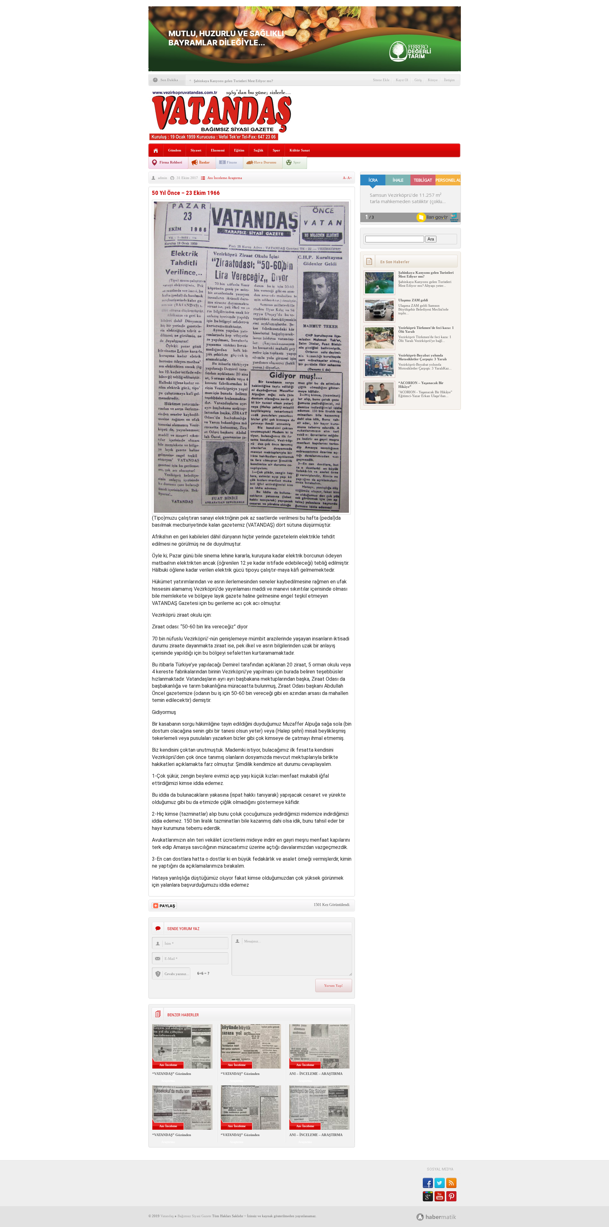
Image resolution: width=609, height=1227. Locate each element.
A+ (349, 178)
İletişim (449, 80)
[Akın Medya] (420, 1217)
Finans (232, 162)
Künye (433, 80)
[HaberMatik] (443, 1216)
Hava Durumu (265, 162)
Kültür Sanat (300, 150)
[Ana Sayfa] (156, 150)
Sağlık (258, 150)
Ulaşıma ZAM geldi (413, 300)
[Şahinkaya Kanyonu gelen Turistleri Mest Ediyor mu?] (379, 292)
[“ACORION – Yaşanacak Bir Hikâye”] (379, 402)
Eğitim (239, 150)
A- (345, 178)
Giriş (418, 80)
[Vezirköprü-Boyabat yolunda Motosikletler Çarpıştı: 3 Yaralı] (379, 375)
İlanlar (204, 162)
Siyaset (196, 150)
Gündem (174, 150)
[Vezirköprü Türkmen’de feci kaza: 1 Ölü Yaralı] (379, 347)
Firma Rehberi (171, 162)
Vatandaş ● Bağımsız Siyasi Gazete (185, 1216)
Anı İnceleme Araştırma (224, 178)
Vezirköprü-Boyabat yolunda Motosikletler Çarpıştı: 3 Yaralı (422, 357)
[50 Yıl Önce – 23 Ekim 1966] (251, 513)
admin (162, 178)
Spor (276, 150)
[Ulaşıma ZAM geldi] (379, 320)
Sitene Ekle (381, 80)
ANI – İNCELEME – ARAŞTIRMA (316, 1074)
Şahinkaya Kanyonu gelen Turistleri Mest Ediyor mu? (233, 81)
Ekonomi (218, 150)
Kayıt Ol (402, 80)
